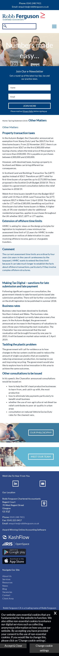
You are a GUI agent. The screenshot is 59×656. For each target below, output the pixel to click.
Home (4, 120)
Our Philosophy (41, 432)
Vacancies (7, 592)
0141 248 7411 (17, 517)
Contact (6, 595)
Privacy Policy (28, 111)
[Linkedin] (16, 484)
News (5, 586)
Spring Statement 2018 (18, 120)
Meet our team (41, 456)
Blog (4, 589)
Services (6, 579)
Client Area (8, 598)
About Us (6, 576)
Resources (7, 582)
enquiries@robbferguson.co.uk (34, 7)
